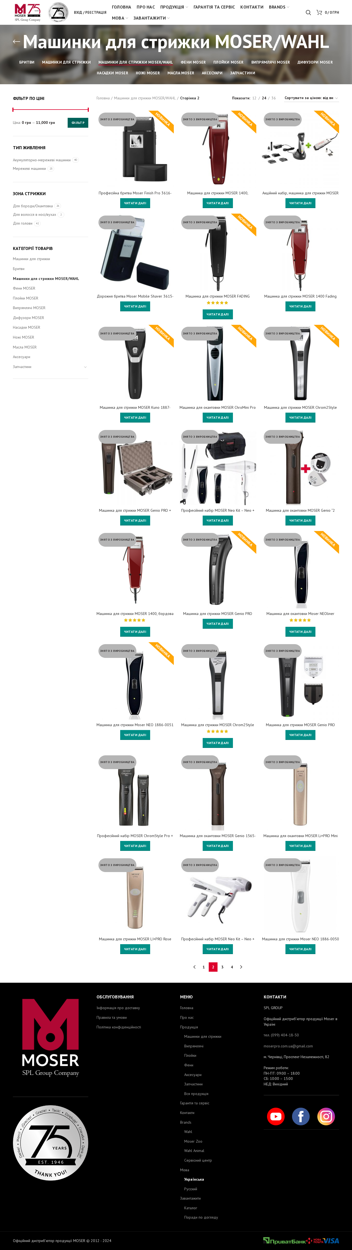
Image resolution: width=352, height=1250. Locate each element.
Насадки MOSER (26, 327)
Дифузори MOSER (28, 317)
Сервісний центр (198, 1160)
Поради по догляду (201, 1217)
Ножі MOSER (23, 337)
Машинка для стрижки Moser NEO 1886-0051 (135, 724)
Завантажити (190, 1198)
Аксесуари (21, 356)
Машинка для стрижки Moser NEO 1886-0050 (300, 938)
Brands (185, 1122)
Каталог (190, 1207)
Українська (194, 1179)
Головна (103, 98)
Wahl (188, 1131)
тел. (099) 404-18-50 (281, 1035)
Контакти (187, 1112)
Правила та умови (112, 1017)
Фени (188, 1065)
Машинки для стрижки (31, 258)
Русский (190, 1188)
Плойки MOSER (25, 298)
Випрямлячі (194, 1046)
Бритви (18, 268)
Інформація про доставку (118, 1007)
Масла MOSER (25, 347)
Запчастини (22, 366)
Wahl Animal (194, 1150)
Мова (184, 1169)
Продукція (189, 1027)
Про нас (187, 1017)
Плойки (190, 1055)
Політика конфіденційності (119, 1027)
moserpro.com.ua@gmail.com (288, 1046)
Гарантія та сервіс (194, 1103)
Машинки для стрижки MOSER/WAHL (46, 278)
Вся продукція (196, 1093)
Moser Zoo (193, 1141)
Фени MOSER (24, 288)
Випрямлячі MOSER (29, 307)
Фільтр (78, 123)
